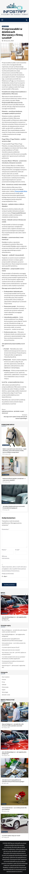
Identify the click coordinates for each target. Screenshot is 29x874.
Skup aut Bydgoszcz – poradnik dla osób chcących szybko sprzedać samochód (14, 631)
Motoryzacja (4, 613)
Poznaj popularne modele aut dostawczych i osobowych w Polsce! (13, 662)
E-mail (17, 549)
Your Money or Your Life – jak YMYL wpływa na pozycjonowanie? (14, 653)
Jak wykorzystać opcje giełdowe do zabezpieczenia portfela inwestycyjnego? (12, 639)
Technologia (5, 692)
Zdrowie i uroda (6, 694)
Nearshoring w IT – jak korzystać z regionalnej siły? (13, 666)
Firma (3, 682)
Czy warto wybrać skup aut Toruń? (10, 647)
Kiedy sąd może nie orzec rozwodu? (11, 650)
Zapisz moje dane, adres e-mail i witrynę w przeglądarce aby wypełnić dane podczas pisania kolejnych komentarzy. (14, 569)
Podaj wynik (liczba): (8, 573)
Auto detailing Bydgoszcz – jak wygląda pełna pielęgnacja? (13, 635)
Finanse (4, 679)
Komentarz (5, 529)
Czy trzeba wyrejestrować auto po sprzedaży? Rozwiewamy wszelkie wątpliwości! (13, 657)
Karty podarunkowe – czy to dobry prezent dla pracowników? (13, 644)
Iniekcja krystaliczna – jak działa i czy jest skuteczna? (13, 411)
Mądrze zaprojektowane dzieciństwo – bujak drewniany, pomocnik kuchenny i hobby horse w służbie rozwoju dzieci (14, 450)
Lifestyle (4, 684)
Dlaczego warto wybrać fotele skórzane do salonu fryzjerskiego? (15, 416)
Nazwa (4, 549)
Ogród (3, 689)
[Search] (27, 20)
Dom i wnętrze (5, 26)
